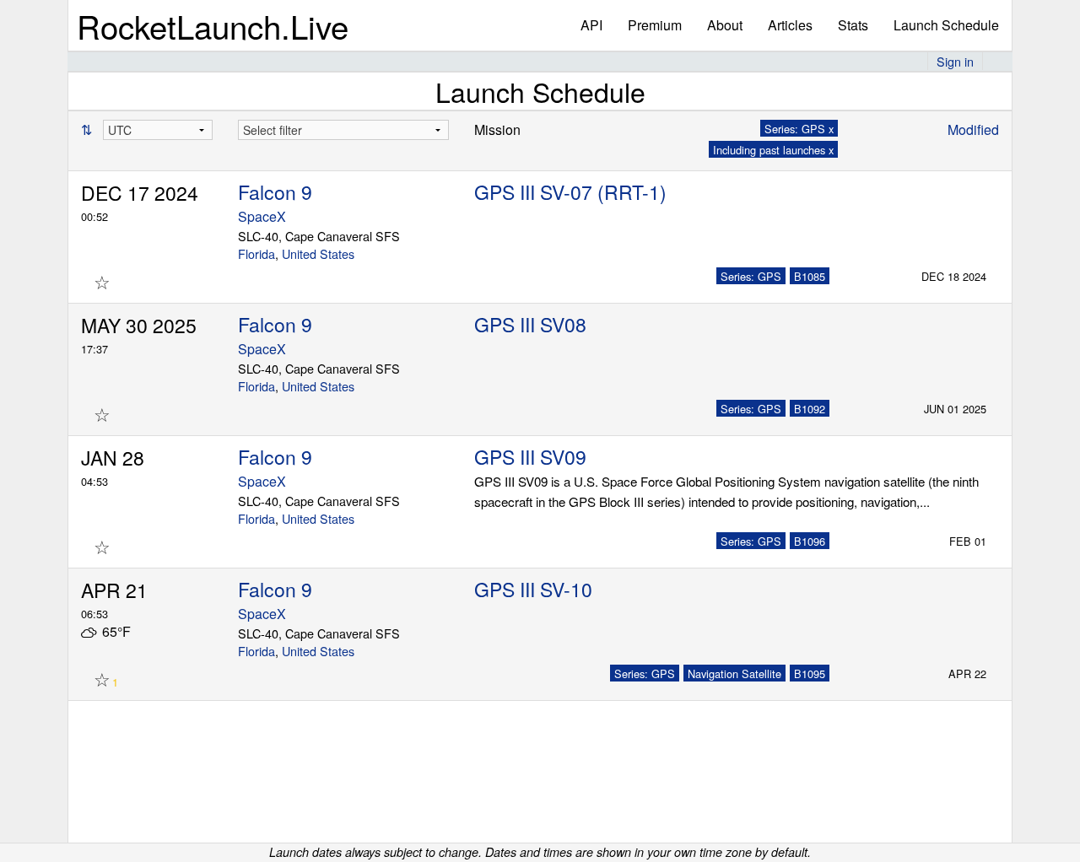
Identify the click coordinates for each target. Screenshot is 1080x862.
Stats (853, 25)
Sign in (955, 61)
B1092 (809, 409)
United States (318, 253)
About (724, 25)
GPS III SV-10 (533, 589)
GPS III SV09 (530, 457)
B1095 (809, 673)
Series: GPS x (799, 129)
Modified (973, 129)
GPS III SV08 (530, 324)
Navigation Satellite (734, 673)
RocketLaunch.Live (212, 26)
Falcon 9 (275, 192)
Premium (655, 25)
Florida (256, 253)
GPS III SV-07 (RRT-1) (570, 192)
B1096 (809, 541)
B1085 (809, 276)
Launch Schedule (946, 25)
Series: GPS (751, 276)
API (591, 25)
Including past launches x (773, 150)
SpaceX (262, 216)
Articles (790, 25)
